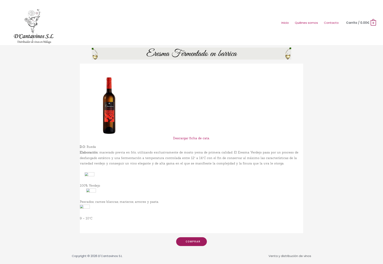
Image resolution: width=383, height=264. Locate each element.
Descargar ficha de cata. (191, 138)
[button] (191, 241)
